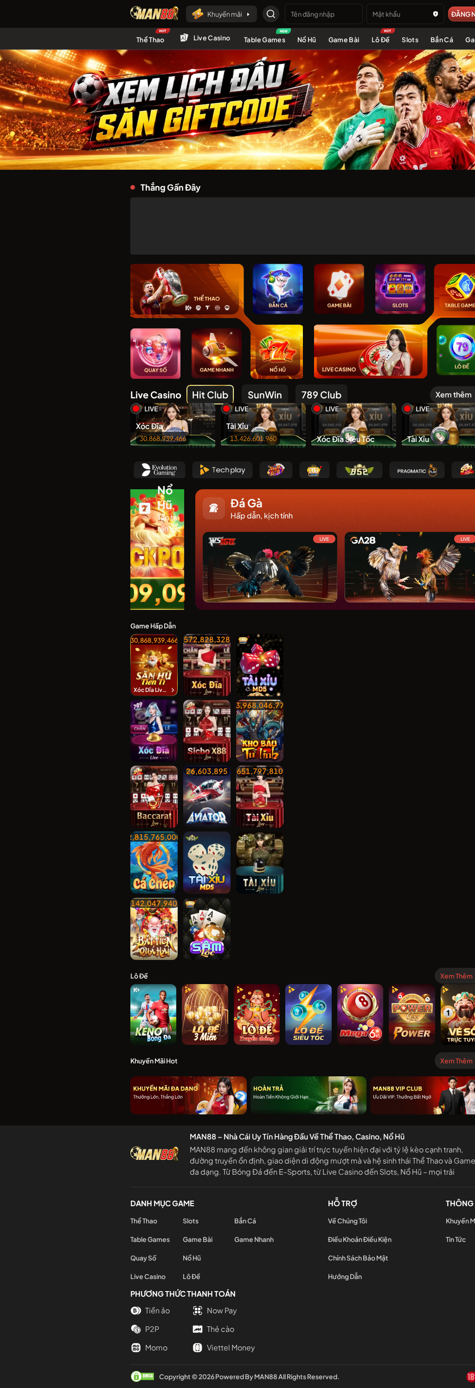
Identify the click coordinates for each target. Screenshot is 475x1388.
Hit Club (210, 394)
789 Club (321, 394)
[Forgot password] (435, 13)
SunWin (265, 394)
